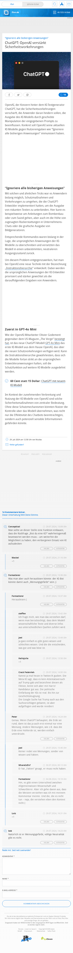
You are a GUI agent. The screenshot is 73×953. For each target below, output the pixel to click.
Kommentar (8, 856)
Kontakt (69, 4)
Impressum (28, 931)
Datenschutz (41, 931)
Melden (46, 548)
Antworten (60, 548)
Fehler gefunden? (17, 445)
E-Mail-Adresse (9, 890)
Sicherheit (47, 454)
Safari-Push (51, 931)
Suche (54, 4)
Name (5, 878)
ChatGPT (25, 454)
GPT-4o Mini (52, 343)
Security (36, 454)
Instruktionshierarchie (19, 268)
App (61, 4)
